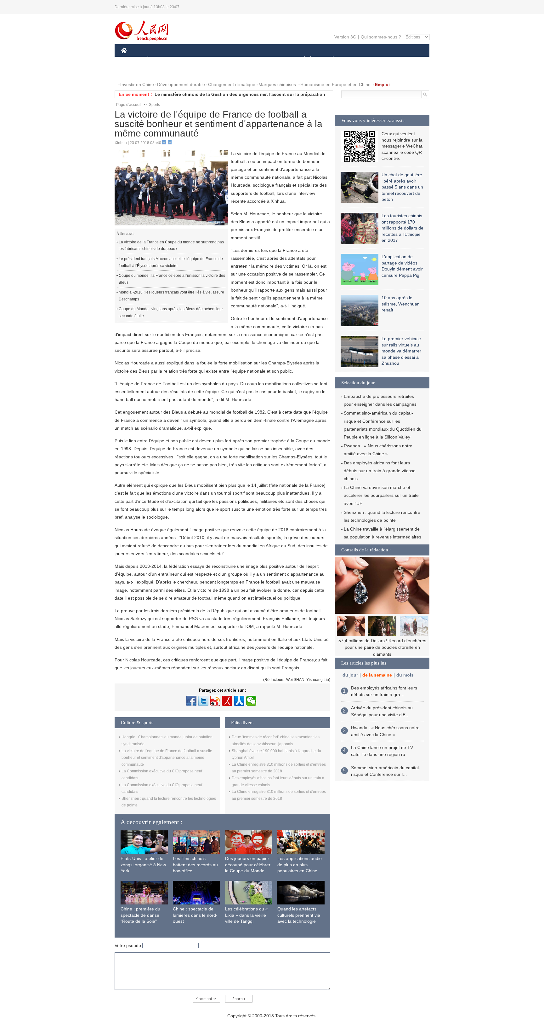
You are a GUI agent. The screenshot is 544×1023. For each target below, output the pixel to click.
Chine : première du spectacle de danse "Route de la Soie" (140, 915)
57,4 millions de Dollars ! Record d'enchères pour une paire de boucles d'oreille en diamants (382, 647)
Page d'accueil (128, 104)
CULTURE (273, 59)
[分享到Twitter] (203, 701)
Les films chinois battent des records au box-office (195, 864)
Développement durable (181, 84)
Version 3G (345, 36)
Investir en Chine (137, 84)
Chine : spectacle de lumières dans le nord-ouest (195, 915)
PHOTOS (134, 72)
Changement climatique (231, 84)
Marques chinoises (277, 84)
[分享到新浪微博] (215, 701)
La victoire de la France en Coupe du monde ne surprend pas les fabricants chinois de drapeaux (171, 245)
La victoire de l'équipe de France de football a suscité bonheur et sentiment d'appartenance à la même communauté (167, 758)
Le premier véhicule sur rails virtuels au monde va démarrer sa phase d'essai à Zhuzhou (401, 351)
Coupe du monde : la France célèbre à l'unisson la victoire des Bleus (172, 279)
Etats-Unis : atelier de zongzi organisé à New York (143, 864)
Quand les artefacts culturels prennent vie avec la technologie (298, 915)
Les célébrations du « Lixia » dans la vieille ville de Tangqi (246, 915)
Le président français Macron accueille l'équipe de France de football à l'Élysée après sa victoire (171, 262)
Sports (154, 104)
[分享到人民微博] (227, 701)
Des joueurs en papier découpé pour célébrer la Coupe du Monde (247, 864)
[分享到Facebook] (191, 701)
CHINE (132, 59)
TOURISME (383, 59)
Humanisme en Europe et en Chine (335, 84)
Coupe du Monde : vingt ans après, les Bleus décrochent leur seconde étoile (171, 312)
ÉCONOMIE (159, 59)
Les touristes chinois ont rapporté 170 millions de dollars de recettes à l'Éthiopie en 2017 (402, 228)
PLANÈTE (329, 59)
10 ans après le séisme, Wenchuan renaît (401, 303)
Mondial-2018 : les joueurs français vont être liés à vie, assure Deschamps (171, 295)
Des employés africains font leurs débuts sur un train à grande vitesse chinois (380, 470)
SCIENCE (244, 59)
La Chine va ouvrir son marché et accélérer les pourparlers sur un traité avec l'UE (381, 495)
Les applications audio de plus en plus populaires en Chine (299, 864)
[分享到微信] (251, 701)
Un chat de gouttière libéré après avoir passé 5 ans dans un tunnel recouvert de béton (402, 187)
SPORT (355, 59)
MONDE (188, 59)
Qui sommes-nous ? (381, 36)
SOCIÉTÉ (301, 59)
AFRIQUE (216, 59)
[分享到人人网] (239, 701)
